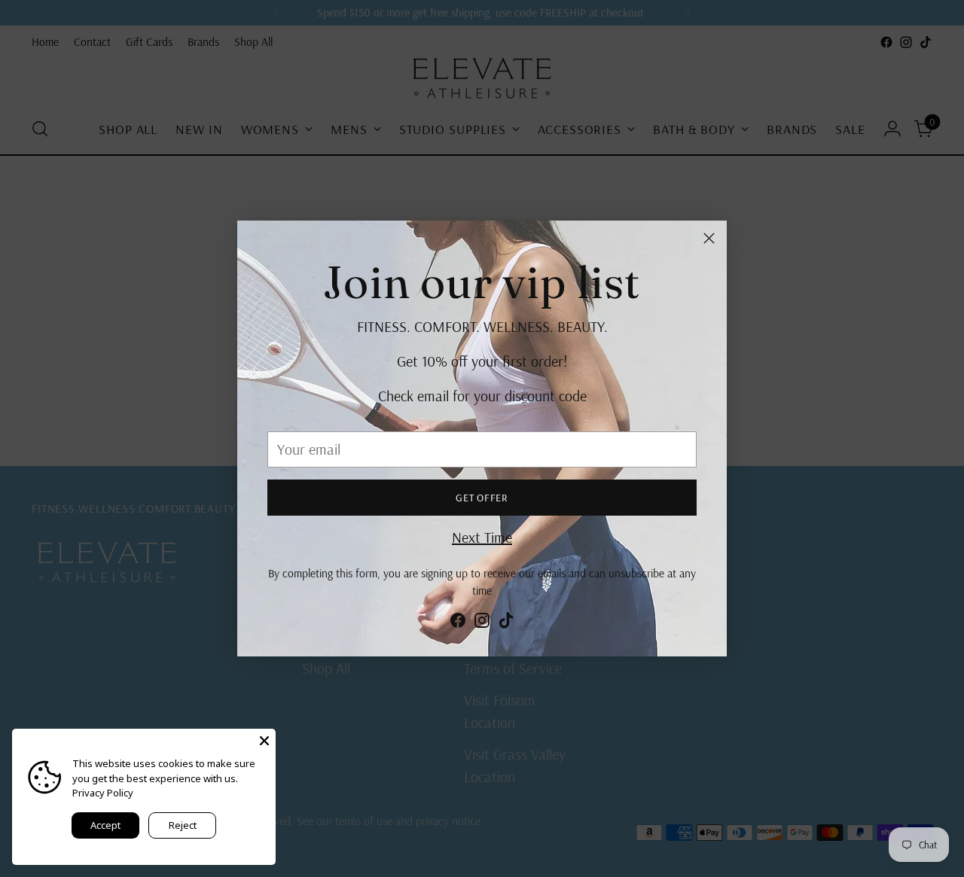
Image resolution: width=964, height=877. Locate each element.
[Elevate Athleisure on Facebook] (458, 623)
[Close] (709, 238)
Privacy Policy (102, 792)
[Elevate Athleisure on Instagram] (482, 623)
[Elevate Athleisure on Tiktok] (506, 623)
